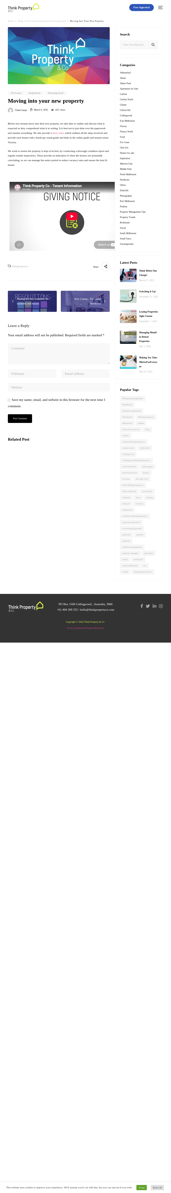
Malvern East (126, 163)
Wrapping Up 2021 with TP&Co (31, 578)
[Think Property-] (23, 7)
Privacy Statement (75, 628)
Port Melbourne (127, 201)
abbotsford (127, 423)
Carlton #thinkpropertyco (133, 441)
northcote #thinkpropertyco (134, 516)
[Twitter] (148, 606)
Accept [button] (141, 1187)
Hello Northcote (129, 491)
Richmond (125, 222)
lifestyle (126, 503)
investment (147, 491)
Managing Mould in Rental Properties (148, 336)
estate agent (147, 466)
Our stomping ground (131, 528)
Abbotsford (125, 72)
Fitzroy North (126, 131)
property (126, 541)
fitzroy (146, 472)
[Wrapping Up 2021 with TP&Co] (32, 551)
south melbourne (130, 565)
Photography (126, 196)
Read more (15, 528)
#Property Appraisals (131, 411)
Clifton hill (125, 110)
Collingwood (126, 115)
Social (123, 228)
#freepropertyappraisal (132, 398)
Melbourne (127, 510)
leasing (149, 497)
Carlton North (126, 99)
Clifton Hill (145, 448)
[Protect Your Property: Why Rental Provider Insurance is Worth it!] (32, 463)
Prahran (123, 206)
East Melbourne (127, 121)
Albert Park (125, 83)
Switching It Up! (147, 291)
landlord (126, 497)
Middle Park (126, 169)
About (123, 78)
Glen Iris (124, 147)
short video (58, 133)
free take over (142, 479)
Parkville (124, 190)
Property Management (132, 547)
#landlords (127, 404)
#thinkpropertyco (20, 266)
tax (144, 565)
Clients (123, 105)
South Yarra (125, 238)
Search (153, 44)
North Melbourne (128, 174)
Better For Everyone (130, 429)
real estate (148, 553)
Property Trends (127, 217)
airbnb (141, 423)
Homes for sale (127, 153)
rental (125, 559)
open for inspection (131, 522)
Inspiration (35, 93)
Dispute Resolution (95, 628)
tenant (125, 571)
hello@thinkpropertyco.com (97, 609)
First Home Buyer (129, 472)
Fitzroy (123, 126)
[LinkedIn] (154, 606)
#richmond (127, 417)
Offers (123, 185)
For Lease (16, 93)
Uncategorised (55, 93)
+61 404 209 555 (67, 609)
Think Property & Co (143, 571)
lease (138, 497)
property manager (130, 553)
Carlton (123, 94)
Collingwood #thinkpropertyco (136, 460)
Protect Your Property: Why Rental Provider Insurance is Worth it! (28, 496)
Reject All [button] (157, 1187)
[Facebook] (141, 606)
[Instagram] (161, 606)
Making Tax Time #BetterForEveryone (148, 362)
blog (147, 429)
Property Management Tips (133, 212)
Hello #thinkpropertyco (132, 485)
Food (122, 137)
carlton (125, 435)
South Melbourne (128, 233)
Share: (96, 267)
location (139, 503)
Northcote (124, 180)
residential (138, 559)
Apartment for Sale (129, 88)
